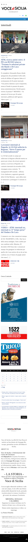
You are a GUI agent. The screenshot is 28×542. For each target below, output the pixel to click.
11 (6, 376)
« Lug (3, 387)
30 (25, 380)
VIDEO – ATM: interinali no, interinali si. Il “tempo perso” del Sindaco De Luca (13, 229)
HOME (5, 532)
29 (21, 380)
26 (10, 380)
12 (10, 376)
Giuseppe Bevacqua (4, 55)
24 (2, 380)
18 (6, 378)
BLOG (9, 532)
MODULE (22, 532)
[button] (2, 4)
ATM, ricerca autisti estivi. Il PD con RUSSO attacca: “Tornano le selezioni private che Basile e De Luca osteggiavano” (13, 64)
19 (10, 378)
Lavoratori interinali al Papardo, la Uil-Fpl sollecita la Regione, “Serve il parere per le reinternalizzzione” (14, 148)
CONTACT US (16, 532)
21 (17, 378)
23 (25, 378)
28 (17, 380)
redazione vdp (3, 223)
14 (17, 376)
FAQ (12, 532)
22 (21, 378)
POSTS (13, 105)
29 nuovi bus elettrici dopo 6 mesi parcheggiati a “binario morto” (14, 400)
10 (2, 376)
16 (25, 376)
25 (6, 380)
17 (2, 378)
